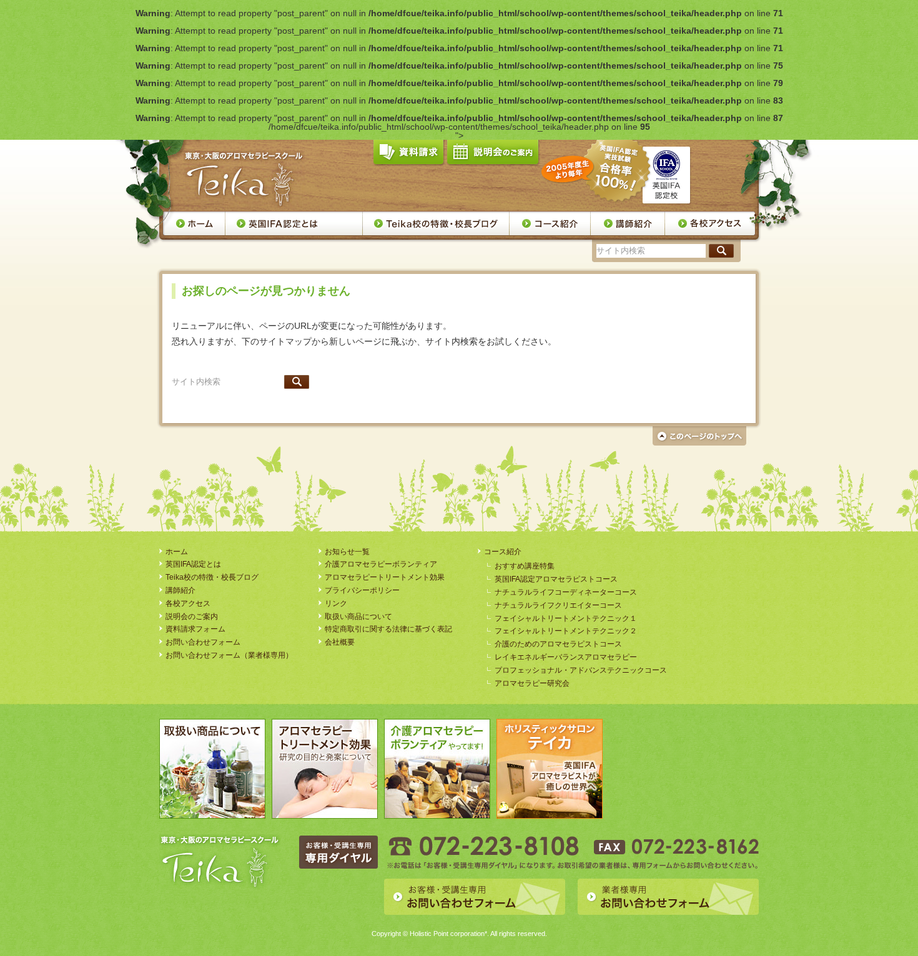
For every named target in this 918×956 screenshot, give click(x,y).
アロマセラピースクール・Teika (244, 179)
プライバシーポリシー (362, 590)
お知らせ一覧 (347, 551)
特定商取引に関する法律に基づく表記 (388, 629)
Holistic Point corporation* (448, 933)
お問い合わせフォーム (202, 642)
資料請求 (408, 155)
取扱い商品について (358, 616)
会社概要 (340, 642)
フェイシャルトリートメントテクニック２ (566, 631)
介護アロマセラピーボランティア (381, 564)
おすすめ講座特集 (525, 566)
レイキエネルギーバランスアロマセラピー (566, 657)
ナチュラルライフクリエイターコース (558, 605)
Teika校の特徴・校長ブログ (436, 223)
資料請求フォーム (195, 629)
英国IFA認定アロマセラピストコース (556, 579)
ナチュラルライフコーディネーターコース (566, 592)
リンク (336, 603)
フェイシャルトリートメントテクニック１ (566, 618)
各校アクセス (710, 223)
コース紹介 (502, 551)
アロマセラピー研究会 (532, 683)
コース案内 (550, 223)
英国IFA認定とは (294, 223)
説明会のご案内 (492, 155)
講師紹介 (628, 223)
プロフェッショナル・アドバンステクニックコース (581, 670)
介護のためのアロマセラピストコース (558, 644)
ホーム (193, 223)
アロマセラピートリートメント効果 (385, 577)
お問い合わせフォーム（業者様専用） (229, 655)
